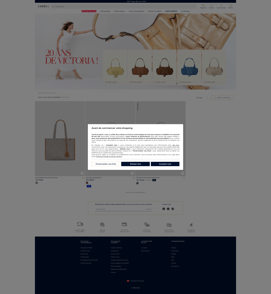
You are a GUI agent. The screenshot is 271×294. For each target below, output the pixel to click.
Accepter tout (165, 164)
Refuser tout (135, 164)
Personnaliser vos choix (106, 164)
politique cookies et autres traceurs (109, 156)
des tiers (175, 145)
